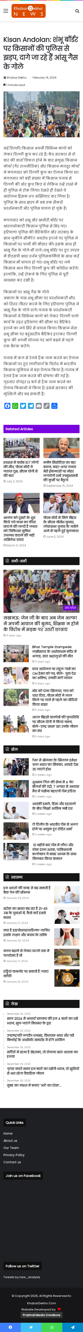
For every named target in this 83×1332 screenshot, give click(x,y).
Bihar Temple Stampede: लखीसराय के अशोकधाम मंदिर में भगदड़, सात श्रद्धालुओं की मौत (54, 651)
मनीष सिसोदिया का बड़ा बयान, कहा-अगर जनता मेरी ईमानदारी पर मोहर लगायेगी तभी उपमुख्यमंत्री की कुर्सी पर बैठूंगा (60, 471)
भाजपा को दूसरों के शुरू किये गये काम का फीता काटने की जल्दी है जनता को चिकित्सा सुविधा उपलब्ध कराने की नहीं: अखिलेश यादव (20, 528)
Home (8, 1133)
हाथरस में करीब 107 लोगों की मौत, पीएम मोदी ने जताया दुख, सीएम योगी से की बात (21, 469)
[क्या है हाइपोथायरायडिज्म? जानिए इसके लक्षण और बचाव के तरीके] (67, 937)
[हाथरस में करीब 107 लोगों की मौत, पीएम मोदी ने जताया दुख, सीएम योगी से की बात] (21, 448)
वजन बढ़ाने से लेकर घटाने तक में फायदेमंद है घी (26, 953)
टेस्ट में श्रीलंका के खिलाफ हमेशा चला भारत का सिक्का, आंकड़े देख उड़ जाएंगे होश (55, 765)
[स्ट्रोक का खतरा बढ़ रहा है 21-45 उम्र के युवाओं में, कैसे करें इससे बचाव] (67, 915)
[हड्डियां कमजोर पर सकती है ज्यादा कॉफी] (67, 978)
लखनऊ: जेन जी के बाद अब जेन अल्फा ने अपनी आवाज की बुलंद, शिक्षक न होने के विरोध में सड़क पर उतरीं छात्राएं (41, 623)
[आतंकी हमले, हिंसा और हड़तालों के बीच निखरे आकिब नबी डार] (16, 810)
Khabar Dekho (17, 78)
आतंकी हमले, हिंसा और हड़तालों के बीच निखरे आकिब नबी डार (54, 806)
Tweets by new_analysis (21, 1277)
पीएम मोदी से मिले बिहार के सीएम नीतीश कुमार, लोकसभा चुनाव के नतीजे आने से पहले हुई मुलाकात (61, 524)
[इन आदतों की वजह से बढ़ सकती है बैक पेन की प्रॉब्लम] (67, 894)
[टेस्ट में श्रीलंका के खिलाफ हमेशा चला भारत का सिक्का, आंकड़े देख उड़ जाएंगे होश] (16, 766)
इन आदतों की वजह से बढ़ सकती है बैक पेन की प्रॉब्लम (26, 890)
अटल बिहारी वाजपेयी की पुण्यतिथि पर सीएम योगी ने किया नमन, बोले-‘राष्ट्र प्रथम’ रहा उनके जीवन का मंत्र (55, 724)
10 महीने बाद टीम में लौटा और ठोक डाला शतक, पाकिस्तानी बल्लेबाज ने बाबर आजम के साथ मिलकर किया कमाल (54, 852)
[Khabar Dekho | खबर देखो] (29, 11)
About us (10, 1141)
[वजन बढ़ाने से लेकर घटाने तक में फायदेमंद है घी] (67, 957)
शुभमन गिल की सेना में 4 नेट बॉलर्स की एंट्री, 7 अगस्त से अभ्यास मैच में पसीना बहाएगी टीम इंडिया (55, 786)
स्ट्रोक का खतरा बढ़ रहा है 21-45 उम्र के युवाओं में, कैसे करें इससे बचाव (25, 913)
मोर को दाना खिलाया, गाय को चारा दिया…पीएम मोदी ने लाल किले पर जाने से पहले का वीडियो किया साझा (54, 698)
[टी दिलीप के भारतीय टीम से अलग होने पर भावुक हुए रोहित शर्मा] (16, 831)
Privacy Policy (14, 1155)
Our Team (11, 1148)
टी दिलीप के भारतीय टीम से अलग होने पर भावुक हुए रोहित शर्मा (55, 826)
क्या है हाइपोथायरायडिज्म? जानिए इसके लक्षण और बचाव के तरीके (26, 932)
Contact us (12, 1162)
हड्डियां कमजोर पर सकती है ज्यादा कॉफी (25, 973)
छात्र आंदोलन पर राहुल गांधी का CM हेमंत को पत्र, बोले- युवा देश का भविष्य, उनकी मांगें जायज (54, 673)
